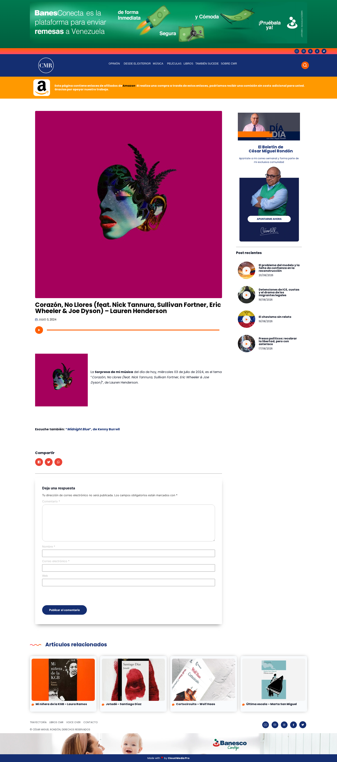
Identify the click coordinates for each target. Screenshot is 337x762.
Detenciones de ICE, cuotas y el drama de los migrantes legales (279, 292)
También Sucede (207, 63)
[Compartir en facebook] (39, 462)
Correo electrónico (56, 561)
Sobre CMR (229, 63)
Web (45, 575)
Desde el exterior (137, 63)
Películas (174, 63)
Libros (188, 63)
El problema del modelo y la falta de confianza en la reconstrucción (279, 268)
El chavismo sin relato (275, 317)
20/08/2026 (266, 275)
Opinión (114, 63)
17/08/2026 (266, 348)
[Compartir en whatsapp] (58, 462)
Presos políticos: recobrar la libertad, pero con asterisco (278, 341)
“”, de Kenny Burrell (92, 429)
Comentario (51, 501)
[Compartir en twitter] (49, 462)
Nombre (48, 546)
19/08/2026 (266, 299)
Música (158, 63)
